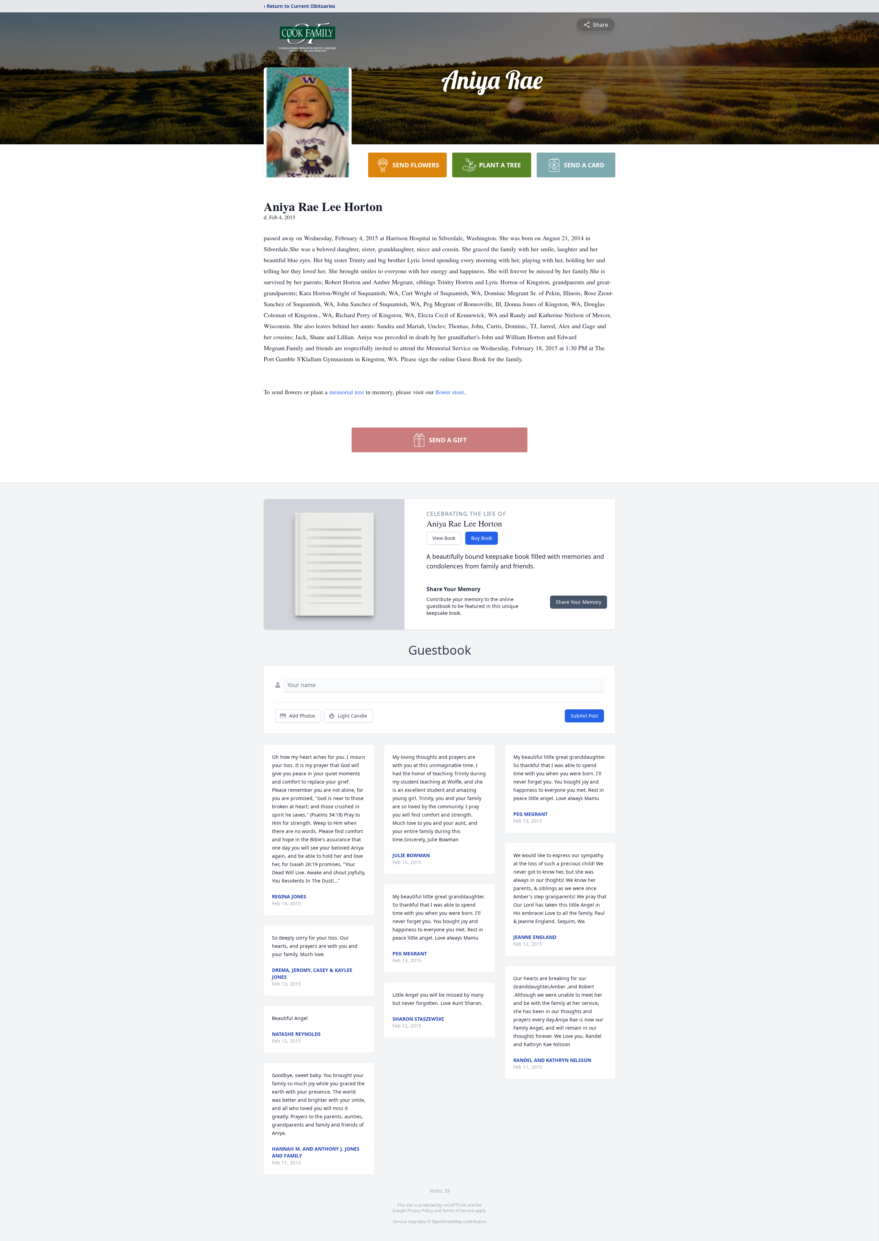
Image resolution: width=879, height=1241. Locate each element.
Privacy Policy (420, 1211)
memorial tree (346, 392)
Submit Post (584, 715)
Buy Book (481, 538)
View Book (443, 538)
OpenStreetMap (447, 1222)
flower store (449, 392)
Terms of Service (458, 1211)
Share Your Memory (578, 602)
